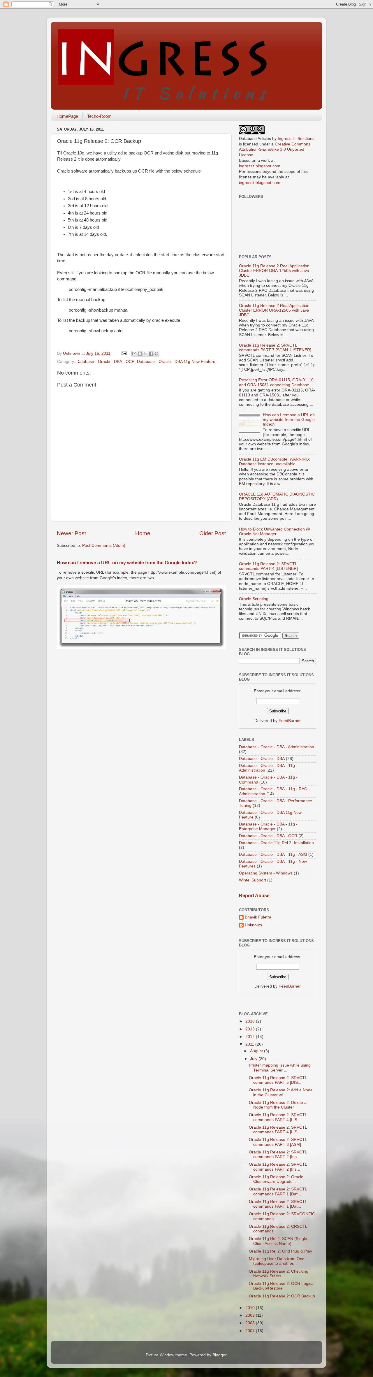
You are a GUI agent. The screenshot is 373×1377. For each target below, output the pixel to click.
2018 (250, 1021)
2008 (250, 1323)
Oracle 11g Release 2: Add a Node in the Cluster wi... (281, 1092)
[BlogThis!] (140, 353)
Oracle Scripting (253, 599)
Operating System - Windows (266, 873)
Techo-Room (99, 116)
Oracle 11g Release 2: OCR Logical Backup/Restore (281, 1285)
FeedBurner (290, 721)
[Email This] (134, 353)
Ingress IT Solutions (296, 138)
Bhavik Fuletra (258, 917)
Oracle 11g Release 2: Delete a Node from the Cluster (278, 1104)
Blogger (219, 1355)
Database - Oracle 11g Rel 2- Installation (276, 843)
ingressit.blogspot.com (259, 166)
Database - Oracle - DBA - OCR (105, 361)
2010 (250, 1308)
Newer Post (71, 533)
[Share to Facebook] (151, 353)
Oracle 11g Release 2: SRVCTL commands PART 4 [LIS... (278, 1117)
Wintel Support (252, 880)
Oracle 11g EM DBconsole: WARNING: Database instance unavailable (274, 461)
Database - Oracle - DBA (262, 758)
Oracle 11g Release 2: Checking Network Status (278, 1273)
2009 (250, 1315)
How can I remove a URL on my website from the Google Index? (127, 562)
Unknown (253, 925)
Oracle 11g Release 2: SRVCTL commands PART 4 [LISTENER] (268, 566)
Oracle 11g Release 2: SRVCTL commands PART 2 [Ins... (278, 1154)
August (257, 1051)
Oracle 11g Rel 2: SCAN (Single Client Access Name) (278, 1241)
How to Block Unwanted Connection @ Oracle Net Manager (274, 531)
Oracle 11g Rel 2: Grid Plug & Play (280, 1251)
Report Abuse (254, 895)
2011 (250, 1044)
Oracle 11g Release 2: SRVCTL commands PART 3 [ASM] (278, 1141)
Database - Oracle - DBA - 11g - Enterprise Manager (268, 826)
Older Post (212, 533)
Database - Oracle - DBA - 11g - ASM (273, 854)
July (254, 1059)
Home (142, 533)
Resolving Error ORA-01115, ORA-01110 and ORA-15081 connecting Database (276, 382)
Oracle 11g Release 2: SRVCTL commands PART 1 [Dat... (278, 1191)
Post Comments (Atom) (103, 545)
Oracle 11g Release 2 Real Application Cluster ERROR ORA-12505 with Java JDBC (274, 270)
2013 (250, 1029)
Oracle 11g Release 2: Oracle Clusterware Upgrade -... (276, 1179)
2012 (250, 1036)
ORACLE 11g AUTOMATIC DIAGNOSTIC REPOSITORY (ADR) (277, 496)
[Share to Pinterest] (156, 353)
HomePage (67, 116)
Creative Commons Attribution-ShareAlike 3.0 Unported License (274, 149)
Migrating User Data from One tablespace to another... (277, 1261)
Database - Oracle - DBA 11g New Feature (176, 361)
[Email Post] (123, 353)
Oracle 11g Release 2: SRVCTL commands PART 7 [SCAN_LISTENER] (275, 347)
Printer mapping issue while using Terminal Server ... (280, 1067)
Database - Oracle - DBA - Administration (276, 747)
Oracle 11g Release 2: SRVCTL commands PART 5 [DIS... (278, 1080)
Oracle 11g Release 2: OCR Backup (282, 1296)
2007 (250, 1331)
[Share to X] (145, 353)
